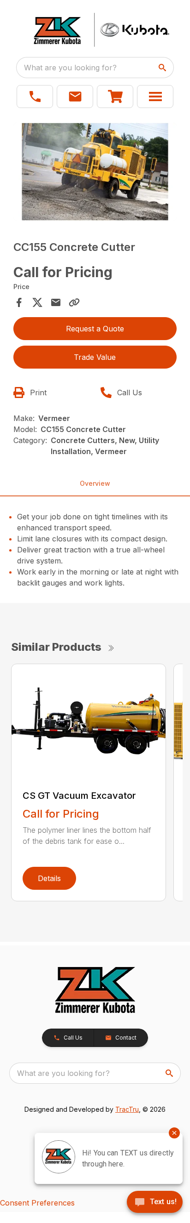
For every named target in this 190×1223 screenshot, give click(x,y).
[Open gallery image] (95, 172)
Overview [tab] (95, 483)
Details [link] (49, 878)
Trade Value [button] (95, 357)
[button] (35, 96)
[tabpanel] (95, 173)
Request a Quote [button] (95, 328)
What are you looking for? (70, 67)
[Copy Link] (74, 302)
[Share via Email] (55, 302)
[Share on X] (37, 302)
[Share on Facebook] (18, 302)
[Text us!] (154, 1202)
